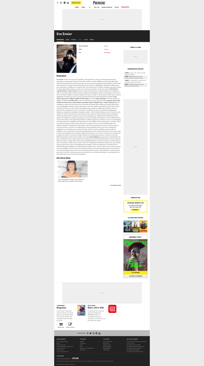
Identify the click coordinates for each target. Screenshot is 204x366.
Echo (81, 346)
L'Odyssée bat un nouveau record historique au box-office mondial (135, 81)
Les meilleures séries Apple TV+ (134, 348)
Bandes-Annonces (107, 7)
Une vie (58, 343)
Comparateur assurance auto (63, 361)
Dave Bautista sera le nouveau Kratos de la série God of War (134, 85)
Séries (83, 7)
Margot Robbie (106, 348)
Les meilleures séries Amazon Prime (135, 346)
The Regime (83, 343)
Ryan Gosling (106, 343)
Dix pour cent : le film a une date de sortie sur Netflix (135, 73)
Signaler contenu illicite (70, 364)
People (117, 7)
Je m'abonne (135, 272)
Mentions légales (60, 364)
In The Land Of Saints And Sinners (65, 346)
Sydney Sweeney (107, 346)
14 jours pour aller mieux (63, 351)
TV (89, 7)
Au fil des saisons (61, 348)
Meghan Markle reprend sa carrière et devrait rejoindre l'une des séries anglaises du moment (134, 77)
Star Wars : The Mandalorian (87, 348)
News (67, 39)
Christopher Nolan (107, 341)
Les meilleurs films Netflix (133, 350)
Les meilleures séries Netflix (134, 345)
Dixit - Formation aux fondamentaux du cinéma (103, 361)
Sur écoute (82, 350)
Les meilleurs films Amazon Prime (135, 351)
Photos (73, 39)
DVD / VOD (96, 7)
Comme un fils (60, 350)
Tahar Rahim (106, 350)
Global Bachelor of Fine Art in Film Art (78, 361)
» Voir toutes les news (115, 185)
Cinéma (77, 7)
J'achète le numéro (135, 276)
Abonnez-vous (76, 3)
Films (86, 39)
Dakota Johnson (107, 345)
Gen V (81, 345)
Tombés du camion (61, 345)
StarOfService (90, 361)
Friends (82, 341)
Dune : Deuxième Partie (62, 341)
